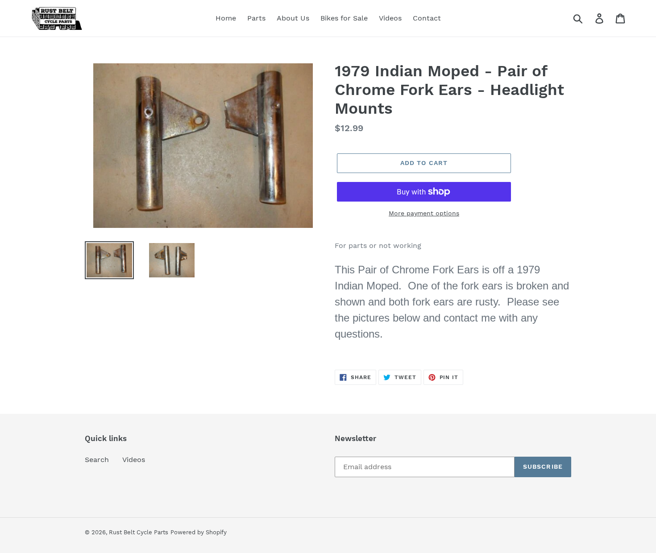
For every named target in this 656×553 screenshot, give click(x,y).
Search (97, 459)
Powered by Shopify (198, 532)
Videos (133, 459)
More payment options (424, 213)
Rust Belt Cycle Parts (138, 532)
